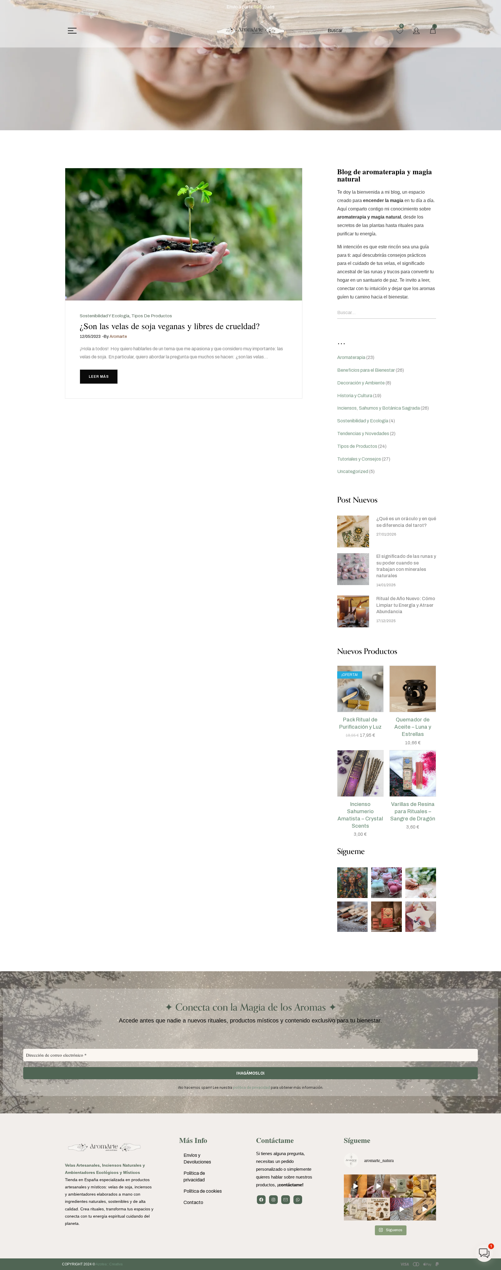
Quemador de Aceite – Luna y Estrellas (412, 727)
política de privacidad (251, 1087)
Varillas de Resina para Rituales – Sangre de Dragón (412, 811)
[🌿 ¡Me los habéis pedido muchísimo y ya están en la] (355, 1209)
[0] (400, 31)
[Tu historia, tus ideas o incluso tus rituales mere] (401, 1209)
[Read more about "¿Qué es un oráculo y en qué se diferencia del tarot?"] (353, 531)
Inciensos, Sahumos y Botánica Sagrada (378, 408)
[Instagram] (273, 1199)
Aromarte (118, 336)
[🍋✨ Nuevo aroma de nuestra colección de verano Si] (424, 1186)
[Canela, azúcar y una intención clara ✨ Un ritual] (378, 1209)
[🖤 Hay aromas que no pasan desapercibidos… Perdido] (355, 1186)
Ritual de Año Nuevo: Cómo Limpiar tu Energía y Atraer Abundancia (405, 605)
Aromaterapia (351, 357)
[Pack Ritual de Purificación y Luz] (360, 689)
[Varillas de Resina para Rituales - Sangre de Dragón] (413, 773)
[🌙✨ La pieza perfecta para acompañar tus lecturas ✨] (424, 1209)
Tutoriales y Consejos (359, 459)
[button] (353, 709)
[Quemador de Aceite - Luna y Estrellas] (413, 689)
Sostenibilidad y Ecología (104, 316)
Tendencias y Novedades (363, 433)
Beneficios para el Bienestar (366, 370)
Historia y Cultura (354, 395)
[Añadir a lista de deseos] (367, 709)
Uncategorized (352, 471)
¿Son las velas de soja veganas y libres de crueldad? (169, 325)
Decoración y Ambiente (361, 382)
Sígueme (357, 1140)
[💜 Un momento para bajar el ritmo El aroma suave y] (378, 1186)
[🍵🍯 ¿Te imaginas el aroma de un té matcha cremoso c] (401, 1186)
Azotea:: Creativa (109, 1264)
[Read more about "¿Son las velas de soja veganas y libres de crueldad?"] (183, 234)
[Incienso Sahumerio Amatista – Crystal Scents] (360, 773)
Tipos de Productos (151, 316)
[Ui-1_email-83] (285, 1199)
